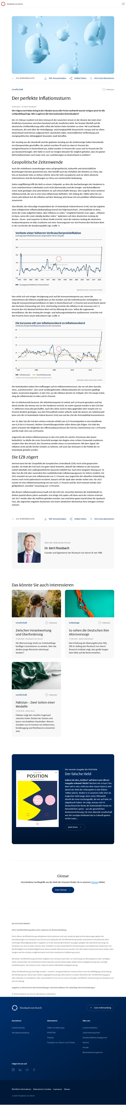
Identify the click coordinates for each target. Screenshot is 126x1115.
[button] (78, 78)
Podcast (50, 1037)
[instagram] (13, 1069)
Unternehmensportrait (91, 1032)
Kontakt (86, 1047)
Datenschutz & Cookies (42, 1089)
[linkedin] (20, 1069)
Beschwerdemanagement (93, 1052)
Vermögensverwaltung (20, 1032)
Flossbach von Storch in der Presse (61, 1042)
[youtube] (27, 1069)
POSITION (51, 1032)
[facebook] (33, 1069)
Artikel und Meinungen (56, 1027)
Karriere (86, 1042)
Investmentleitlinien (90, 1027)
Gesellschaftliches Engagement (95, 1037)
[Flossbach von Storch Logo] (14, 4)
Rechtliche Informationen (21, 1089)
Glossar (94, 882)
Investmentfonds (18, 1027)
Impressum (57, 1089)
